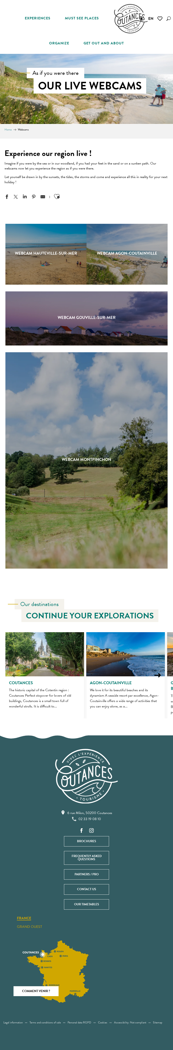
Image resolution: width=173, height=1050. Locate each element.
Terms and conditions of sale (45, 1022)
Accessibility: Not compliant (130, 1022)
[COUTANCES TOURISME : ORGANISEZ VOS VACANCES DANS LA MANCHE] (130, 18)
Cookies (102, 1022)
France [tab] (24, 918)
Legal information (13, 1022)
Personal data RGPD (79, 1022)
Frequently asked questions (87, 858)
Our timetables (86, 904)
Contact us (86, 889)
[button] (168, 18)
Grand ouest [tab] (29, 927)
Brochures (86, 841)
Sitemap (157, 1022)
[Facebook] (81, 831)
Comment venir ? (36, 991)
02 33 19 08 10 (89, 819)
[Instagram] (91, 831)
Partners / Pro (87, 874)
